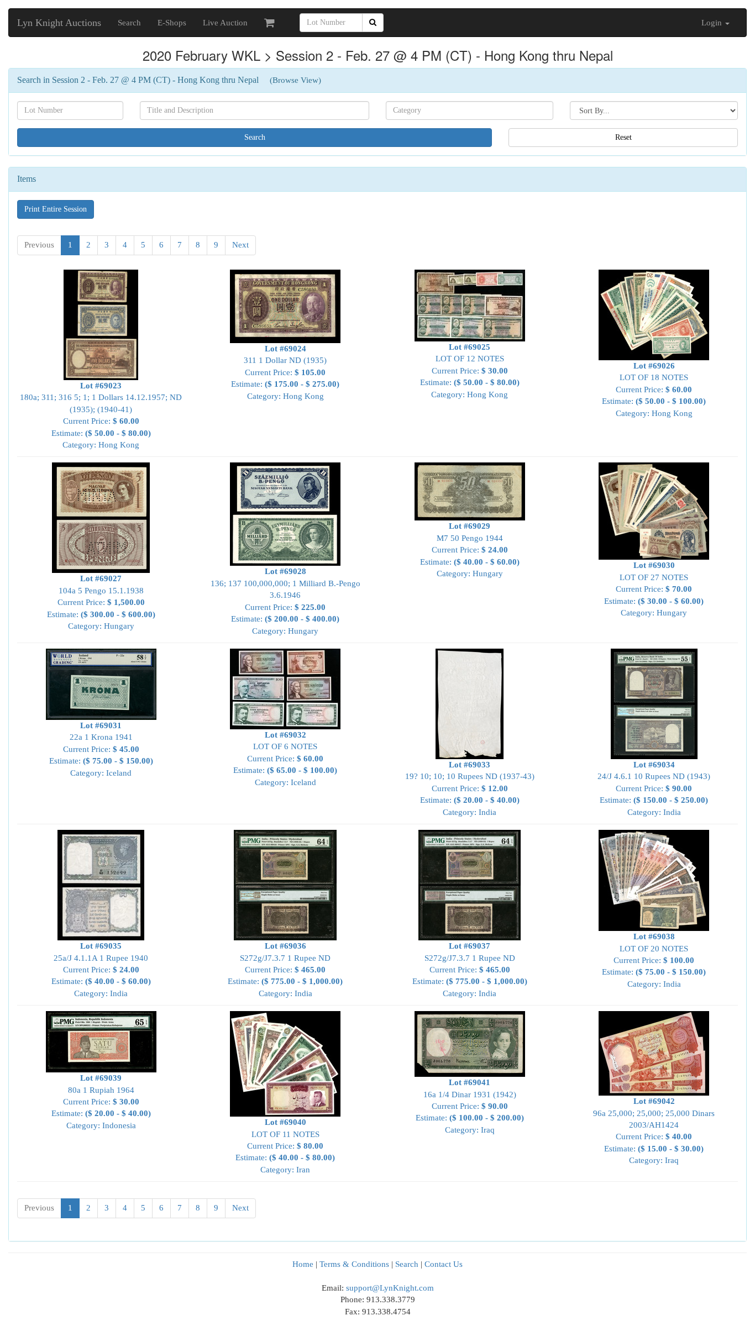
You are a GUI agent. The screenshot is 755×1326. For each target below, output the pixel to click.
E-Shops (172, 22)
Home (302, 1264)
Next (240, 244)
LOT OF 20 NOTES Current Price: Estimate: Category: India (654, 960)
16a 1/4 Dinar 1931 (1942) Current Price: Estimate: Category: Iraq (470, 1106)
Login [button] (712, 22)
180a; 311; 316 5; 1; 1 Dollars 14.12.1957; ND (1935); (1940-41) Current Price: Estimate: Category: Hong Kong (101, 415)
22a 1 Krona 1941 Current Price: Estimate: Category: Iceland (101, 749)
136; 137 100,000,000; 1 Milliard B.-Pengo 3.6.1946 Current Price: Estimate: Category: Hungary (285, 601)
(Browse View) (295, 80)
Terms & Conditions (354, 1264)
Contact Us (443, 1264)
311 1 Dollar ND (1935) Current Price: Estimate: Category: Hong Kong (285, 372)
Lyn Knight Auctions (59, 22)
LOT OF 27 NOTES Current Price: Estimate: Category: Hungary (654, 589)
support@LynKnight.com (390, 1287)
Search (129, 22)
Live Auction (225, 22)
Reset (623, 137)
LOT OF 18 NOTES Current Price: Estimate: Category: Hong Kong (654, 389)
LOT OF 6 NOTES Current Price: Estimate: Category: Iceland (285, 758)
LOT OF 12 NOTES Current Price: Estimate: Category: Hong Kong (470, 370)
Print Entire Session (55, 209)
